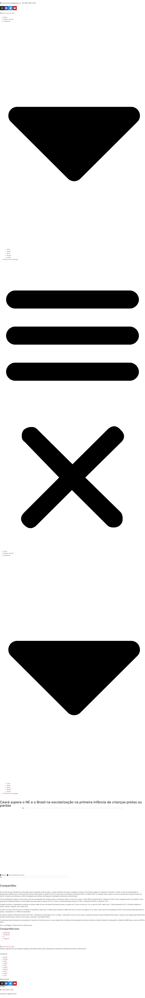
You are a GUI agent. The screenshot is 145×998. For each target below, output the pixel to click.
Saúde (9, 257)
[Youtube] (15, 8)
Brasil (8, 253)
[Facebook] (6, 8)
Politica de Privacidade (10, 259)
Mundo (9, 255)
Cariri (8, 249)
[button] (72, 405)
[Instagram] (2, 8)
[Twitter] (10, 8)
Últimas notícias (8, 19)
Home (5, 17)
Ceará (8, 251)
